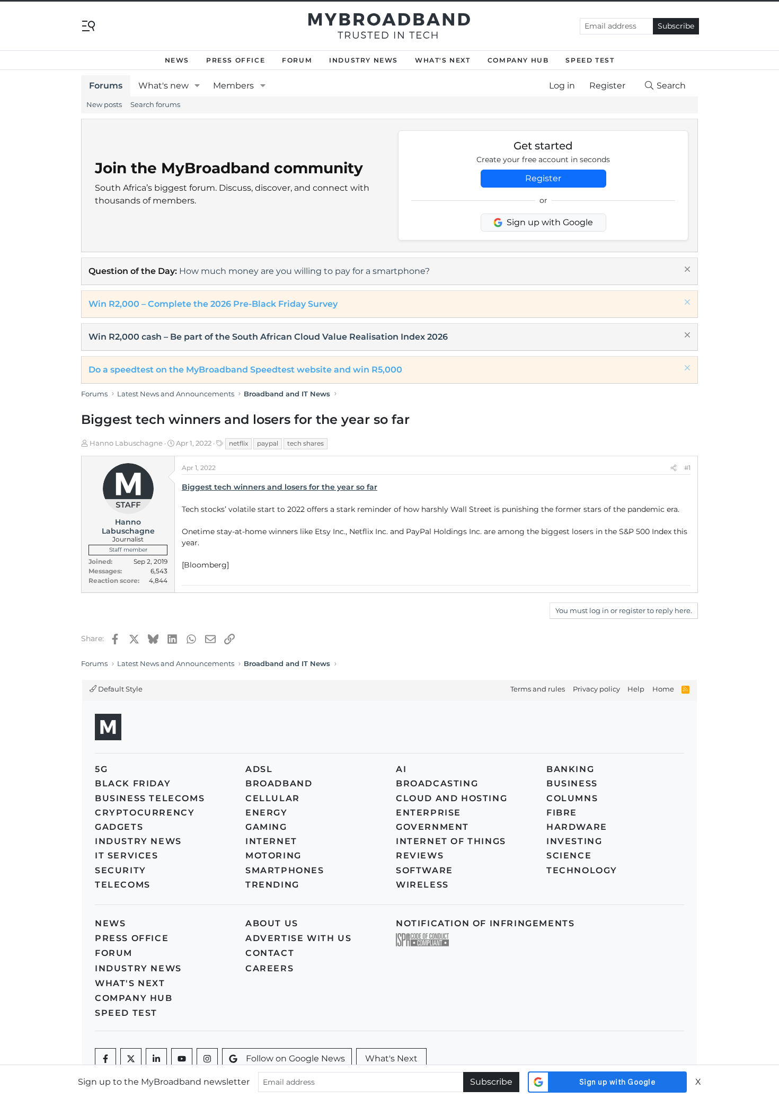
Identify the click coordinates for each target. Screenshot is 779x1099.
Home (663, 689)
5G (101, 769)
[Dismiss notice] (686, 270)
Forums (105, 86)
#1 (687, 468)
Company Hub (518, 60)
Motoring (273, 855)
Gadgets (119, 827)
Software (424, 870)
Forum (297, 60)
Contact (269, 953)
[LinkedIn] (156, 1058)
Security (120, 870)
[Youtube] (181, 1058)
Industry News (363, 60)
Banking (570, 769)
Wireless (422, 885)
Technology (581, 870)
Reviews (420, 855)
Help (635, 689)
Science (568, 855)
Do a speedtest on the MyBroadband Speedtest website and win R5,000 (245, 370)
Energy (266, 813)
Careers (269, 968)
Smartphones (284, 870)
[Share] (673, 468)
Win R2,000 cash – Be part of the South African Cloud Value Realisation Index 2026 (268, 337)
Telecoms (123, 885)
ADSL (258, 769)
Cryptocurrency (144, 813)
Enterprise (428, 813)
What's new (163, 86)
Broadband (278, 783)
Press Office (235, 60)
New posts (104, 104)
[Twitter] (130, 1058)
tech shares (305, 443)
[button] (197, 85)
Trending (272, 885)
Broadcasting (437, 783)
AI (401, 769)
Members (233, 86)
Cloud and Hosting (451, 798)
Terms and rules (537, 689)
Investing (574, 841)
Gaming (266, 827)
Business (572, 783)
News (177, 60)
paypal (267, 443)
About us (271, 923)
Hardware (576, 827)
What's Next (443, 60)
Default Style (119, 689)
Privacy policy (596, 689)
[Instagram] (207, 1058)
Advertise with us (298, 938)
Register (543, 178)
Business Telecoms (150, 798)
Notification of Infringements (485, 923)
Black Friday (133, 783)
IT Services (126, 855)
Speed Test (589, 60)
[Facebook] (105, 1058)
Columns (572, 798)
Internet (271, 841)
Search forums (155, 104)
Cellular (272, 798)
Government (432, 827)
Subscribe (676, 26)
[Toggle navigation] (88, 25)
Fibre (561, 813)
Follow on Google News (295, 1058)
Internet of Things (451, 841)
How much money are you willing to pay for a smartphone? (304, 271)
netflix (238, 443)
